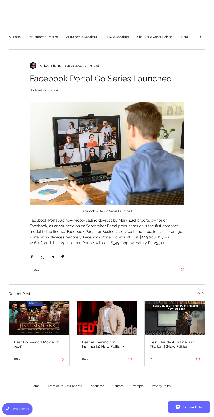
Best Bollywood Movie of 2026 (36, 344)
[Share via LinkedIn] (52, 257)
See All (200, 293)
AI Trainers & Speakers (81, 36)
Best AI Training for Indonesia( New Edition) (103, 344)
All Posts (15, 36)
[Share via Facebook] (32, 257)
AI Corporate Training (43, 36)
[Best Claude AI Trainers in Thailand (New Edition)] (175, 318)
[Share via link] (62, 257)
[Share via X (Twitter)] (42, 257)
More (184, 36)
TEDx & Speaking (117, 36)
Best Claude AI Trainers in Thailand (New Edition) (172, 344)
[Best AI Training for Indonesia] (107, 318)
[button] (200, 37)
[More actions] (181, 65)
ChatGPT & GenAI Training (155, 36)
